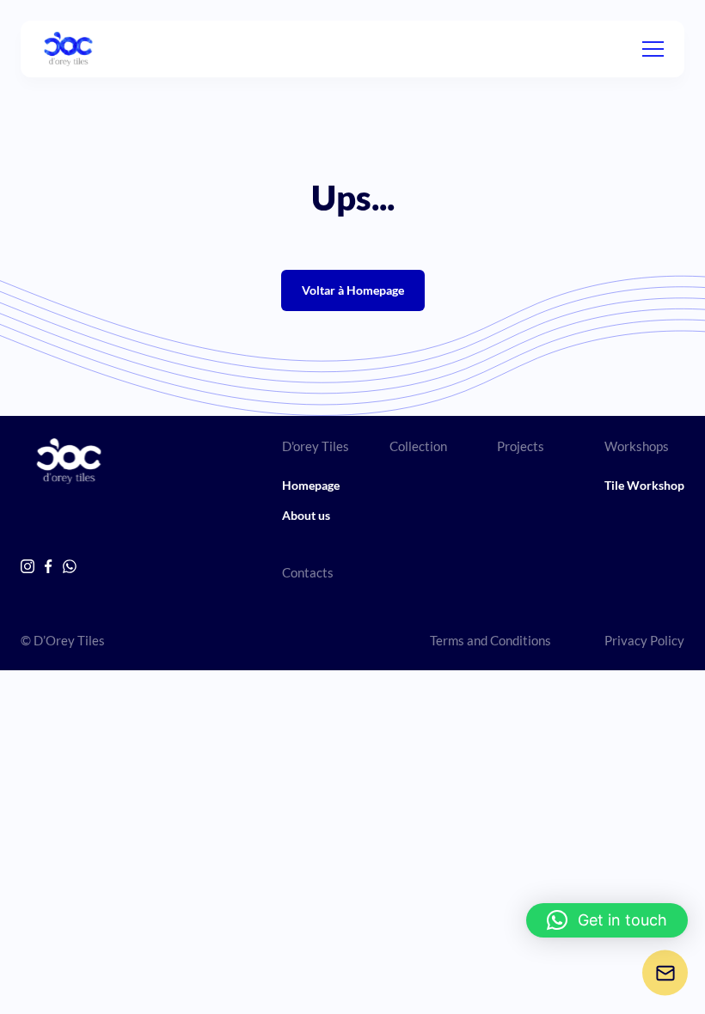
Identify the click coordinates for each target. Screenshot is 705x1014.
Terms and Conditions (490, 640)
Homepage (311, 485)
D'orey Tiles (315, 446)
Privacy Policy (644, 640)
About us (306, 515)
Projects (520, 446)
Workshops (636, 446)
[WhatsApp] (70, 566)
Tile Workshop (644, 485)
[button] (607, 920)
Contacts (308, 572)
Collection (418, 446)
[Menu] (653, 49)
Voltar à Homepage (353, 290)
